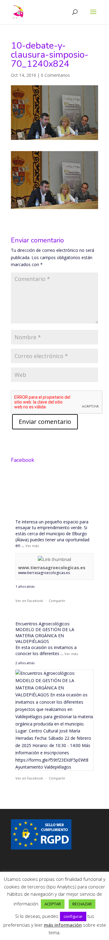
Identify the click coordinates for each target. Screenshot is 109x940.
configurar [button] (73, 916)
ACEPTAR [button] (53, 904)
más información (63, 925)
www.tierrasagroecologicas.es (51, 567)
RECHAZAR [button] (82, 904)
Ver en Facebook (29, 600)
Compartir (57, 600)
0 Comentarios (55, 75)
